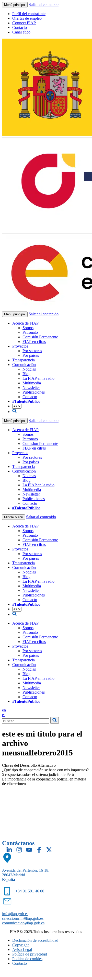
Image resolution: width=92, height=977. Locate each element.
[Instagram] (19, 850)
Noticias (29, 369)
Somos (27, 328)
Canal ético (21, 32)
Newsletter (31, 387)
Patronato (30, 332)
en (4, 710)
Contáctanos (18, 843)
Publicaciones (33, 392)
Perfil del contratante (28, 14)
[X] (49, 850)
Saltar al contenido (44, 4)
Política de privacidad (29, 954)
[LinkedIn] (9, 850)
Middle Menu (13, 517)
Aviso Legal (22, 949)
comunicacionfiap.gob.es (23, 923)
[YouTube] (29, 850)
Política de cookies (27, 959)
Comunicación (24, 364)
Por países (30, 355)
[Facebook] (39, 850)
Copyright (20, 945)
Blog (26, 374)
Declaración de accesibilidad (35, 940)
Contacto (19, 27)
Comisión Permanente (40, 337)
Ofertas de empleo (27, 18)
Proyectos (20, 346)
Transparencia (23, 360)
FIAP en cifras (34, 341)
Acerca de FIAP (25, 323)
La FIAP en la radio (38, 378)
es (3, 714)
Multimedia (31, 383)
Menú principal (15, 5)
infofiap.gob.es (15, 914)
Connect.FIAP (24, 23)
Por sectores (32, 351)
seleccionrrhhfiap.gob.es (22, 918)
